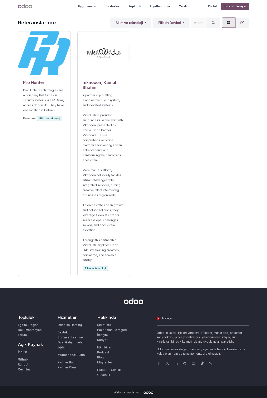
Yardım (184, 6)
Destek (63, 332)
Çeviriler (24, 369)
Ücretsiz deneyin (235, 6)
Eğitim (62, 347)
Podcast (103, 352)
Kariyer (102, 340)
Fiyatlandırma (160, 6)
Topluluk (134, 6)
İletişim (102, 335)
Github (23, 359)
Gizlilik (116, 370)
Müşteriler (104, 362)
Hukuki (102, 370)
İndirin (22, 352)
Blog (100, 357)
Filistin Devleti (169, 23)
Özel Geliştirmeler (71, 342)
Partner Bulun (67, 362)
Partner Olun (67, 367)
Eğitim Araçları (28, 325)
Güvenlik (103, 375)
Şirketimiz (104, 325)
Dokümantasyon (30, 330)
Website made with (128, 392)
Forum (22, 335)
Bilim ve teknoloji (129, 23)
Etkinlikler (104, 347)
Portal (212, 6)
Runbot (23, 364)
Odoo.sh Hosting (70, 325)
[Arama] (213, 22)
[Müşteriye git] (44, 53)
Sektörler (112, 6)
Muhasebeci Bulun (71, 355)
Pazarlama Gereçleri (112, 330)
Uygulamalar (87, 6)
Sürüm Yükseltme (70, 337)
